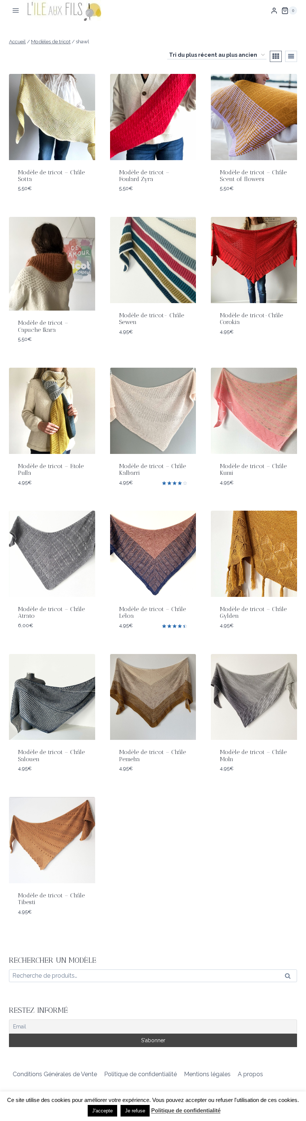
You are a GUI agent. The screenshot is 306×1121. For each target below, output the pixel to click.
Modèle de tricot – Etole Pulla (51, 469)
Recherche (290, 977)
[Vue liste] (291, 56)
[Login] (274, 10)
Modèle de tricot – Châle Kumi (253, 469)
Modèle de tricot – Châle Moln (253, 755)
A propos (250, 1074)
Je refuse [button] (135, 1111)
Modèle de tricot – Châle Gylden (253, 612)
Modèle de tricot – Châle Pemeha (152, 755)
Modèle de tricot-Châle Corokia (251, 319)
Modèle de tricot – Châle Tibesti (51, 899)
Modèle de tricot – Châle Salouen (51, 755)
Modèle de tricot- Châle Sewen (151, 319)
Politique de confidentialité (140, 1074)
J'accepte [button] (102, 1111)
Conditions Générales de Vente (55, 1074)
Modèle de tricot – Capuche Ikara (43, 326)
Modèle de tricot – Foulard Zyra (144, 176)
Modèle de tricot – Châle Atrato (51, 612)
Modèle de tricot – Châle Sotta (51, 176)
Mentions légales (207, 1074)
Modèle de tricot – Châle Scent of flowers (253, 176)
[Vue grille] (276, 56)
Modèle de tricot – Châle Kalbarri (152, 469)
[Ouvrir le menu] (16, 10)
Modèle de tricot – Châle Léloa (152, 612)
